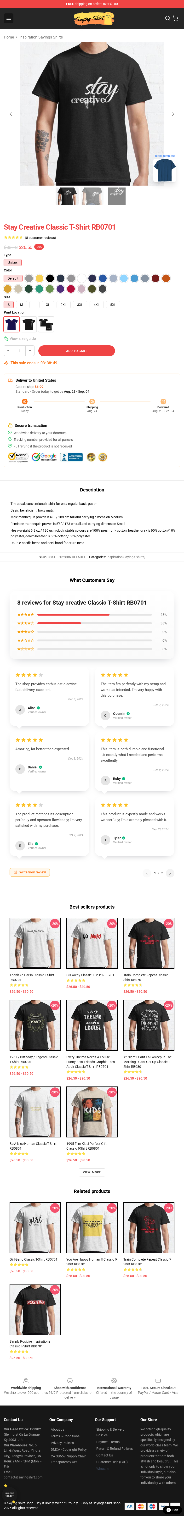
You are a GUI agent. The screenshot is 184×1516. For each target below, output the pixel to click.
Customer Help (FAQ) (112, 1462)
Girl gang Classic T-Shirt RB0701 (34, 1259)
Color (8, 270)
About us (57, 1429)
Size (7, 297)
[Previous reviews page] (147, 873)
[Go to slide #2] (92, 196)
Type (7, 255)
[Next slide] (173, 114)
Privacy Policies (62, 1443)
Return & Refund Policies (114, 1448)
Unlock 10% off (10, 1494)
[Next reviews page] (170, 873)
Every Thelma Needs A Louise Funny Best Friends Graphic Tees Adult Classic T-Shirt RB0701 (90, 1062)
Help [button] (175, 1510)
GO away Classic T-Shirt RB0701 (90, 975)
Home (9, 37)
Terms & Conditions (65, 1436)
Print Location (14, 312)
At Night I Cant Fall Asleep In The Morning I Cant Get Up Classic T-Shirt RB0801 (147, 1062)
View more (92, 1172)
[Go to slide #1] (67, 196)
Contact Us (104, 1455)
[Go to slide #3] (116, 196)
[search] (168, 18)
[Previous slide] (11, 114)
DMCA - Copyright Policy (69, 1449)
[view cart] (175, 18)
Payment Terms (108, 1442)
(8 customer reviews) (40, 238)
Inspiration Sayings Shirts (41, 37)
